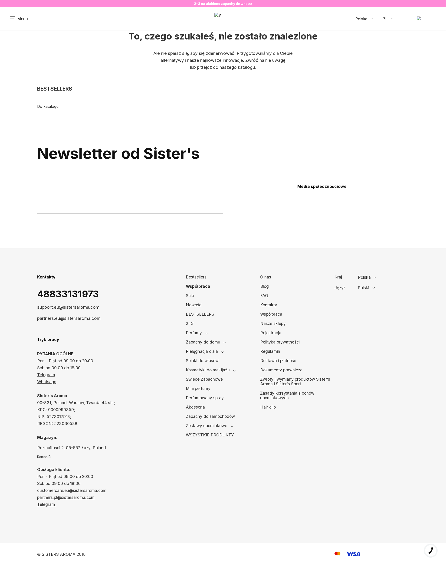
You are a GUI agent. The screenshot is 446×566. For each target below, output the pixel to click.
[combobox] (379, 277)
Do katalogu (48, 106)
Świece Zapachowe (204, 379)
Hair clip (268, 407)
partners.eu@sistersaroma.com (69, 318)
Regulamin (270, 351)
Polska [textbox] (364, 277)
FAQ (264, 295)
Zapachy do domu (203, 342)
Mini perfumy (198, 388)
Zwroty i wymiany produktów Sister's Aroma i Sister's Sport (295, 381)
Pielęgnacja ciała (202, 351)
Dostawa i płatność (278, 360)
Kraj (338, 277)
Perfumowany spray (205, 397)
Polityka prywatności (280, 342)
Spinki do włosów (202, 360)
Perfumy (194, 332)
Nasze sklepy (273, 323)
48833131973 (68, 294)
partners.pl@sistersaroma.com (66, 497)
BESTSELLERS (200, 314)
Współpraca (198, 286)
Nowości (194, 304)
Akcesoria (195, 407)
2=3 (190, 323)
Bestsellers (196, 277)
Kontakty (268, 304)
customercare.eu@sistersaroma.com (71, 490)
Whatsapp (46, 381)
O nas (265, 277)
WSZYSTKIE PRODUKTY (210, 434)
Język (340, 287)
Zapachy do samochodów (210, 416)
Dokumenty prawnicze (281, 369)
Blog (264, 286)
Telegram (46, 374)
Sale (190, 295)
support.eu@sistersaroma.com (68, 307)
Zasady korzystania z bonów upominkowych (287, 395)
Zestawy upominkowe (206, 425)
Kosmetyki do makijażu (208, 369)
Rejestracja (270, 332)
